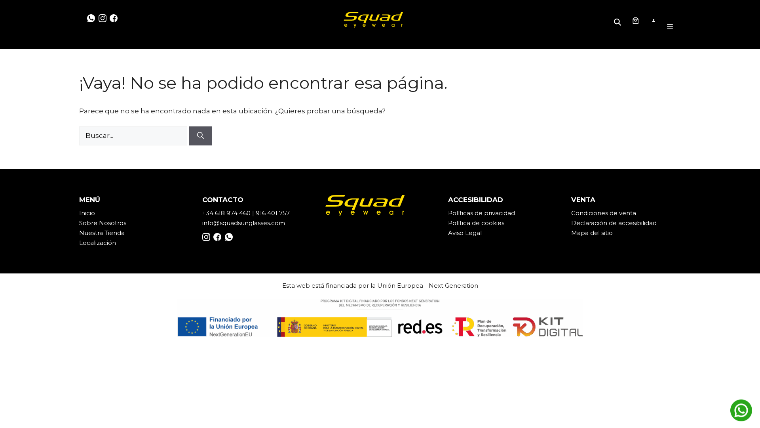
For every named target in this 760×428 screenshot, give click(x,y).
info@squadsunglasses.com (243, 223)
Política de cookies (476, 223)
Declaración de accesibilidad (614, 223)
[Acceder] (653, 20)
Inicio (87, 213)
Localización (97, 242)
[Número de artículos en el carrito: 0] (635, 20)
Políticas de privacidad (481, 213)
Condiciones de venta (603, 213)
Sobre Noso (97, 223)
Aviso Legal (465, 233)
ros (121, 223)
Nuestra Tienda (102, 233)
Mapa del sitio (592, 233)
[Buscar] (200, 135)
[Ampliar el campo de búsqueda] (618, 20)
